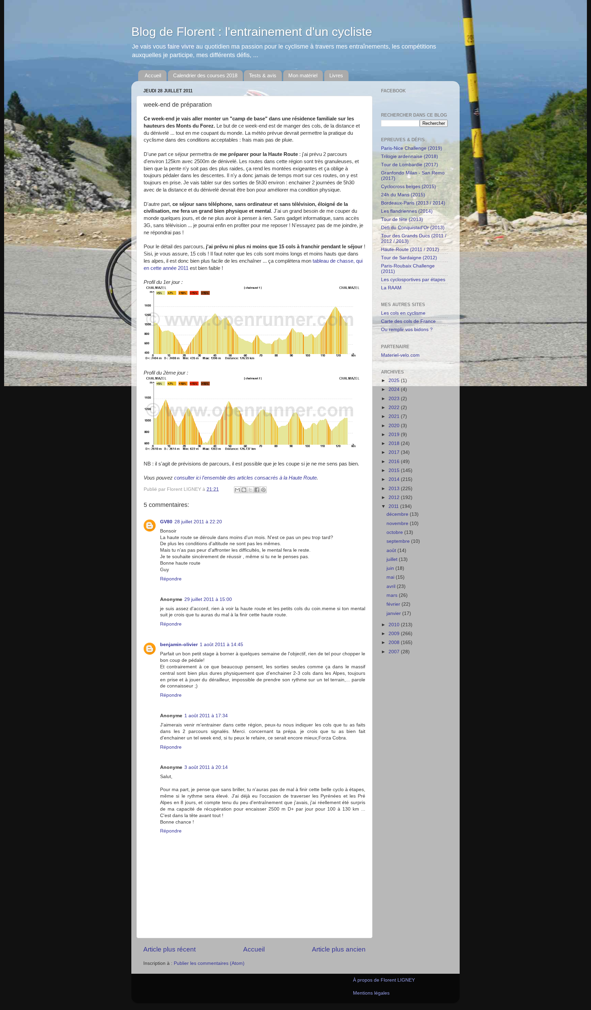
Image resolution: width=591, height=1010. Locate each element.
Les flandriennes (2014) (407, 211)
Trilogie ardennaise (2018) (409, 156)
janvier (394, 613)
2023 (395, 398)
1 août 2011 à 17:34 (206, 715)
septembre (398, 541)
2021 (395, 416)
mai (391, 577)
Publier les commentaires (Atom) (209, 963)
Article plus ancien (339, 949)
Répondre (171, 578)
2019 (395, 434)
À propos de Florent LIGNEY (384, 980)
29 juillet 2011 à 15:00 (208, 599)
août (391, 550)
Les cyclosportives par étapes (413, 279)
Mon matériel (302, 75)
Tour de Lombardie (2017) (409, 164)
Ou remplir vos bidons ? (407, 329)
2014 (395, 479)
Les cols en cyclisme (403, 313)
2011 (394, 506)
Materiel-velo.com (400, 355)
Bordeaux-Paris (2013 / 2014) (413, 203)
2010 (395, 624)
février (394, 604)
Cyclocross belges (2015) (408, 186)
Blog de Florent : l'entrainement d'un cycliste (251, 32)
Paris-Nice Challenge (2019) (411, 148)
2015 (395, 470)
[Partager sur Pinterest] (263, 489)
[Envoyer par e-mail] (237, 489)
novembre (398, 523)
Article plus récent (169, 949)
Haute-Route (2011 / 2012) (410, 249)
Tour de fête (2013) (402, 219)
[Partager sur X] (250, 489)
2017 (395, 452)
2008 (395, 642)
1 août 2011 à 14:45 (221, 644)
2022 (395, 407)
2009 (395, 633)
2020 (395, 425)
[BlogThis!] (243, 489)
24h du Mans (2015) (403, 194)
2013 (395, 488)
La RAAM (391, 287)
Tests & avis (262, 75)
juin (390, 568)
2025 (395, 380)
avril (391, 586)
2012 (395, 497)
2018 (395, 443)
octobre (395, 532)
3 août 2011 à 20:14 (206, 767)
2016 (395, 461)
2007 (395, 651)
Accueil (153, 75)
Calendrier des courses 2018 (205, 75)
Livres (336, 75)
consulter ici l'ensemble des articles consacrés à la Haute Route (245, 478)
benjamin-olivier (179, 644)
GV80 (166, 521)
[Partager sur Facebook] (256, 489)
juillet (392, 559)
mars (392, 595)
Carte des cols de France (408, 321)
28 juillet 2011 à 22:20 (198, 521)
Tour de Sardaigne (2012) (409, 257)
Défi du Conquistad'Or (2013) (413, 227)
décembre (398, 514)
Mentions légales (371, 993)
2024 (395, 389)
